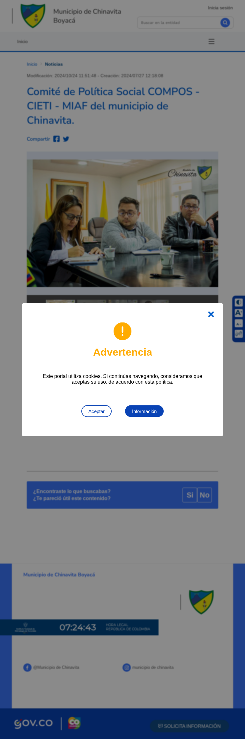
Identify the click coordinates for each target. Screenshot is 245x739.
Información (144, 411)
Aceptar (96, 411)
